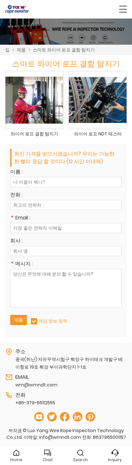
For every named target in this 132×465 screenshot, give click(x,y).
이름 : (16, 172)
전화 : (16, 195)
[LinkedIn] (77, 417)
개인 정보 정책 (52, 321)
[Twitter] (52, 417)
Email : (20, 218)
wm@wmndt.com (36, 385)
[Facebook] (65, 417)
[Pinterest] (90, 417)
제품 (21, 50)
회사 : (16, 241)
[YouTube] (39, 417)
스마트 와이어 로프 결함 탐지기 (64, 50)
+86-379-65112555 (35, 403)
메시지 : (21, 264)
